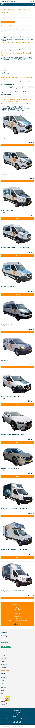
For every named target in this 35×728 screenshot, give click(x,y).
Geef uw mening (3, 687)
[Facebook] (14, 722)
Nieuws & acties (3, 689)
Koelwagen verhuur (4, 678)
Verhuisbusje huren (4, 658)
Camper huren (3, 668)
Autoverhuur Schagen (4, 641)
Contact (2, 693)
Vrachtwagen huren (4, 664)
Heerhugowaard (19, 58)
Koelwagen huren (3, 663)
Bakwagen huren (3, 665)
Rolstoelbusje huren (4, 655)
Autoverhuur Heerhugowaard (5, 636)
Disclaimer (2, 690)
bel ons (20, 112)
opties (4, 75)
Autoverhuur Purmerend (4, 639)
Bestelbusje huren (3, 657)
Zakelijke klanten (3, 676)
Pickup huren (3, 661)
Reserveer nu (17, 145)
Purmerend (24, 58)
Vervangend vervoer (4, 677)
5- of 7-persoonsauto (22, 49)
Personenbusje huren (4, 654)
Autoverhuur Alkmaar (4, 635)
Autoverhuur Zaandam (4, 642)
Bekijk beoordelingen (4, 703)
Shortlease (2, 680)
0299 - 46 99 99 (17, 714)
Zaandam (29, 58)
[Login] (30, 1)
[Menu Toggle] (33, 4)
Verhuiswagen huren (4, 667)
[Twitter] (17, 722)
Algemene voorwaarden (5, 726)
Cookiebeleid (3, 691)
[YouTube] (20, 722)
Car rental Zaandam (4, 644)
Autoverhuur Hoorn (4, 638)
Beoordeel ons (3, 704)
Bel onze (2, 39)
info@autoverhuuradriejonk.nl (17, 716)
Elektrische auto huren (4, 660)
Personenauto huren (4, 652)
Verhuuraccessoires (4, 686)
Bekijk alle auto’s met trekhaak (7, 21)
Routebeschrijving (17, 712)
